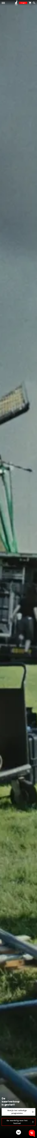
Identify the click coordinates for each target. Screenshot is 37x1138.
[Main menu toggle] (3, 3)
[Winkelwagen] (30, 3)
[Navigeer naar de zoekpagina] (34, 3)
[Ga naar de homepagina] (16, 2)
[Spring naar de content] (18, 1132)
